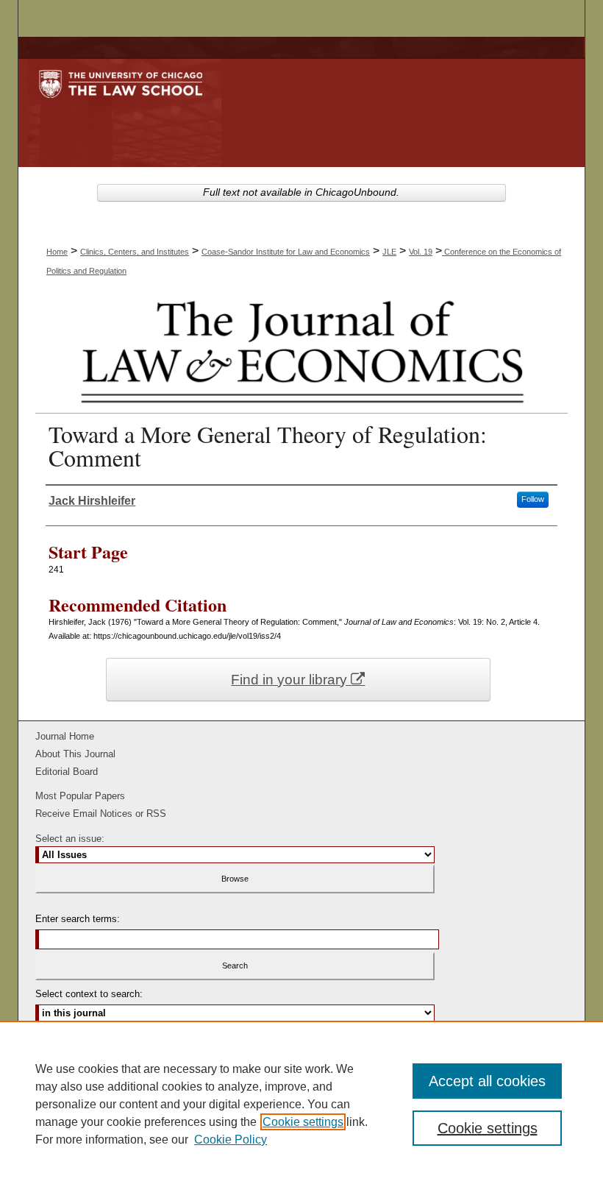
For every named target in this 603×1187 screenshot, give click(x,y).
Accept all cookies (487, 1081)
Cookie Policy (230, 1139)
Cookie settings (303, 1122)
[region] (301, 1104)
